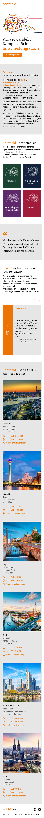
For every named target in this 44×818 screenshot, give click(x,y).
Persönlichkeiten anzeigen (16, 443)
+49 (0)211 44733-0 (13, 506)
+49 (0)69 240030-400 (14, 722)
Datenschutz (17, 814)
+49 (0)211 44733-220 (14, 510)
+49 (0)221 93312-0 (13, 789)
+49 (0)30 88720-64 (13, 651)
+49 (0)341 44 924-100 (14, 580)
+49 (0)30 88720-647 (14, 648)
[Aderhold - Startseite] (9, 4)
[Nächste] (39, 300)
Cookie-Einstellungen (32, 814)
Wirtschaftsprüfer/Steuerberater (15, 85)
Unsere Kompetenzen (12, 55)
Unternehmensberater (11, 82)
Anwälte (23, 80)
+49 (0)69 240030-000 (14, 718)
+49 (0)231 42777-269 (14, 439)
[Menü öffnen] (38, 4)
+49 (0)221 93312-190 (14, 792)
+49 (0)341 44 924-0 (13, 577)
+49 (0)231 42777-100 (14, 436)
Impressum (6, 814)
